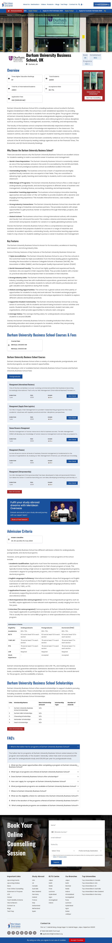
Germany (35, 894)
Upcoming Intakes (13, 883)
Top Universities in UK (89, 886)
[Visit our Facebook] (13, 933)
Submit (56, 862)
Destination (35, 4)
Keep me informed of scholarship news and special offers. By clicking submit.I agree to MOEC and (78, 856)
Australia (35, 889)
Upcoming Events (13, 880)
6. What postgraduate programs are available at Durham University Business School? (42, 786)
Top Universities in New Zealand (93, 892)
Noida (51, 886)
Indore (51, 903)
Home (9, 15)
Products (50, 4)
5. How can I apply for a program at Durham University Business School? (37, 781)
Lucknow (52, 892)
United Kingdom (20, 15)
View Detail (72, 396)
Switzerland (36, 906)
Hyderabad (52, 894)
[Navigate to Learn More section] (81, 4)
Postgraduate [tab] (14, 376)
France (34, 900)
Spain (34, 911)
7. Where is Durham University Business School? (27, 791)
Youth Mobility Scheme (15, 900)
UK (33, 883)
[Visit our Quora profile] (34, 933)
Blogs (57, 4)
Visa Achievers (12, 903)
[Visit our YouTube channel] (17, 933)
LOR (8, 894)
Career (9, 897)
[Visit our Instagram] (9, 933)
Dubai (67, 911)
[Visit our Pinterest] (30, 933)
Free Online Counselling (15, 889)
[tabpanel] (43, 437)
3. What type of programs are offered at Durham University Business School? (39, 772)
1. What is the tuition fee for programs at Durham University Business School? (39, 747)
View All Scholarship (16, 729)
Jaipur (51, 880)
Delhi (50, 883)
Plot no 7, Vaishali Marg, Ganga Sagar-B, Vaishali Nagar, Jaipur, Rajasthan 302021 (67, 927)
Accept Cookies (77, 940)
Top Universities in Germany (91, 894)
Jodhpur (68, 914)
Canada (35, 886)
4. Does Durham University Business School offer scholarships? (33, 776)
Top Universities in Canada (91, 880)
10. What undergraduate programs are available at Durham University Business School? (43, 805)
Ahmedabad (69, 894)
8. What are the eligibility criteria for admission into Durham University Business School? (43, 796)
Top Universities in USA (89, 883)
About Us (26, 4)
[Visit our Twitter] (26, 933)
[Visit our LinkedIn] (22, 933)
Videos (43, 4)
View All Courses (14, 492)
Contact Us (73, 4)
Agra (50, 897)
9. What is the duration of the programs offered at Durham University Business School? (43, 801)
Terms (54, 857)
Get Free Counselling (93, 98)
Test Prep (63, 4)
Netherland (36, 908)
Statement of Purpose (14, 892)
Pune (50, 889)
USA (33, 880)
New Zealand (36, 892)
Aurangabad (53, 900)
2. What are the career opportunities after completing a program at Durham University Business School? (43, 766)
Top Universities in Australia (91, 889)
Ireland (34, 897)
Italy (33, 903)
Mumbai (68, 886)
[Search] (79, 4)
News (9, 886)
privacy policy (63, 857)
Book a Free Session (19, 519)
